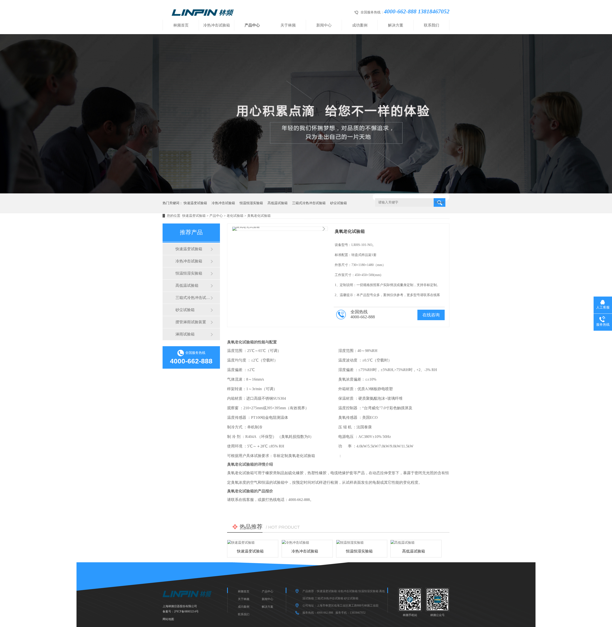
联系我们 (431, 25)
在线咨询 (431, 315)
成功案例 (359, 25)
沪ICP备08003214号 (186, 611)
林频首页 (181, 25)
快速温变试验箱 (195, 203)
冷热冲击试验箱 (216, 25)
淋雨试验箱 (185, 334)
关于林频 (288, 25)
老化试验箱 (235, 216)
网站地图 (168, 619)
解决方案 (395, 25)
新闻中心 (324, 25)
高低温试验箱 (278, 203)
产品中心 (252, 25)
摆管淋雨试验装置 (190, 322)
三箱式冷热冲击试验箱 (309, 203)
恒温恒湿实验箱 (251, 203)
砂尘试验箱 (338, 203)
